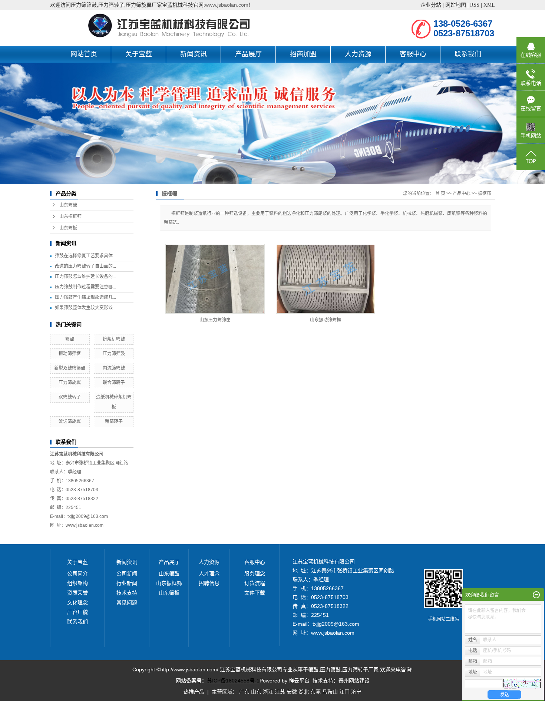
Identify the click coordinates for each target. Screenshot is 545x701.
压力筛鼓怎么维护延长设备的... (85, 276)
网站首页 (83, 54)
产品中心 (461, 193)
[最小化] (536, 595)
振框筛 (484, 193)
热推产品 (194, 692)
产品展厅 (248, 54)
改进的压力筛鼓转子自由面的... (85, 266)
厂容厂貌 (77, 612)
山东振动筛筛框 (325, 320)
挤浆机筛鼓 (114, 339)
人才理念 (209, 573)
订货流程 (254, 583)
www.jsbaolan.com (226, 5)
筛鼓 (69, 339)
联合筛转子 (114, 382)
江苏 (280, 692)
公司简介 (77, 573)
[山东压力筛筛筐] (215, 279)
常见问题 (126, 602)
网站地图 (455, 5)
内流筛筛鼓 (114, 368)
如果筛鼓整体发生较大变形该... (85, 307)
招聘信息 (209, 583)
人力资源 (358, 54)
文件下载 (254, 593)
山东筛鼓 (68, 205)
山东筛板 (68, 228)
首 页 (440, 193)
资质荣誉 (77, 593)
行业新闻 (126, 583)
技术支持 (126, 593)
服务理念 (254, 573)
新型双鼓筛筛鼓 (69, 368)
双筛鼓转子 (70, 397)
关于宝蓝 (138, 54)
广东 (244, 692)
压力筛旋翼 (70, 382)
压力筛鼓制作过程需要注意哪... (85, 287)
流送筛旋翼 (70, 421)
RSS (474, 5)
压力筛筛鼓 (114, 353)
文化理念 (77, 602)
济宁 (356, 692)
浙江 (268, 692)
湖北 (303, 692)
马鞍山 (330, 692)
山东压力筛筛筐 (215, 320)
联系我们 (468, 54)
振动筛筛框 (70, 353)
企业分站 (430, 5)
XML (489, 5)
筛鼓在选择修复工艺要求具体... (85, 255)
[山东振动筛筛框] (325, 279)
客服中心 (413, 54)
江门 (344, 692)
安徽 (292, 692)
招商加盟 (303, 54)
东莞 (315, 692)
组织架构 (77, 583)
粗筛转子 (114, 421)
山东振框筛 (70, 216)
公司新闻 (126, 573)
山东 (256, 692)
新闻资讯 (193, 54)
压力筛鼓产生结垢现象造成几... (85, 297)
